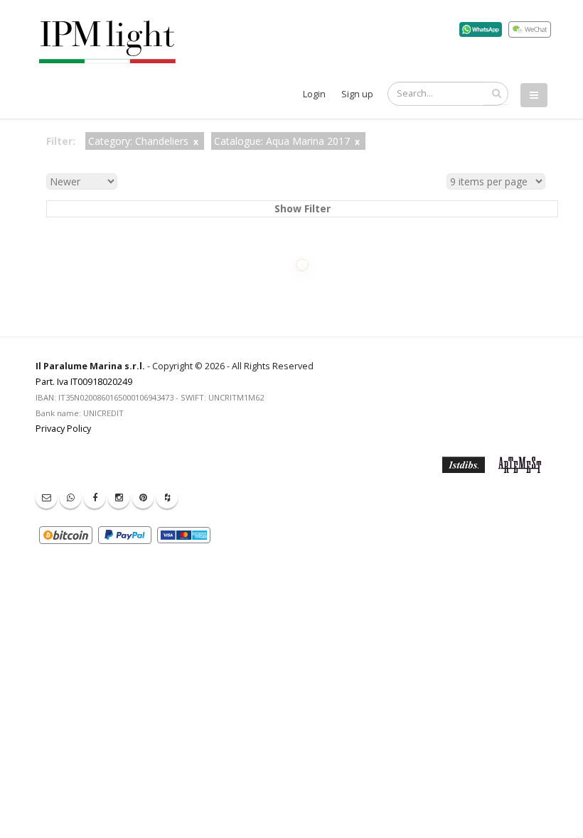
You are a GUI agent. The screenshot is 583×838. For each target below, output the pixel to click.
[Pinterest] (143, 497)
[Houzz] (167, 497)
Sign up (357, 94)
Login (314, 94)
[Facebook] (94, 497)
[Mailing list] (46, 497)
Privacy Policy (63, 429)
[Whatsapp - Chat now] (70, 497)
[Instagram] (118, 497)
